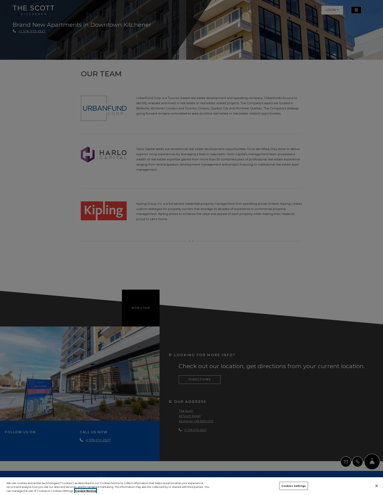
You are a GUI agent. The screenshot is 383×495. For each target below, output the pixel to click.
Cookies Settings (293, 485)
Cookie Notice (85, 490)
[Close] (376, 485)
